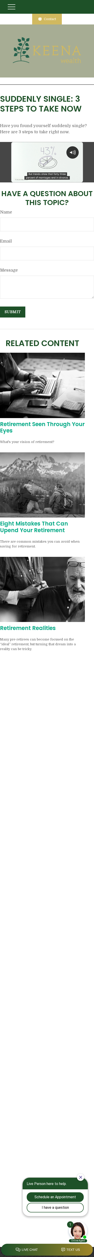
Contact (50, 19)
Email (6, 241)
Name (6, 212)
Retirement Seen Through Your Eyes (42, 427)
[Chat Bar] (47, 1250)
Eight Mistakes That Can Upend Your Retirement (34, 527)
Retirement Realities (28, 628)
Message (9, 270)
